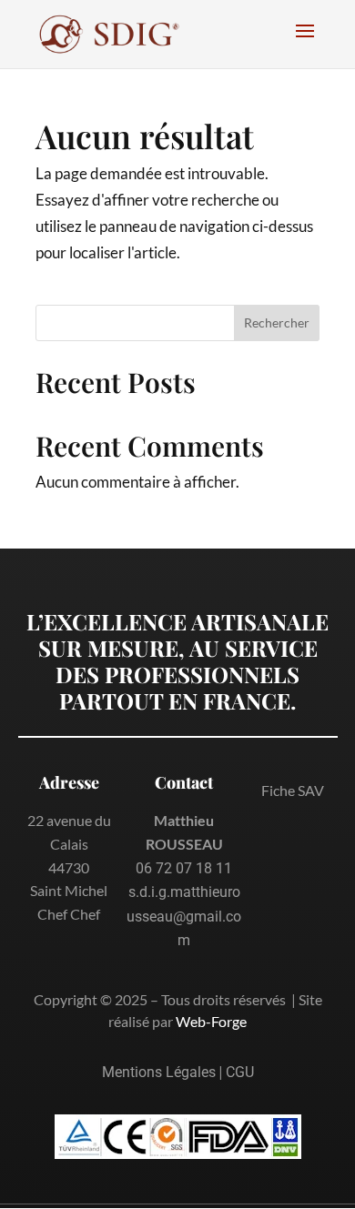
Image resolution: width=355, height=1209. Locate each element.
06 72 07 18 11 (184, 868)
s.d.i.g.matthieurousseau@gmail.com (184, 916)
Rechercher (276, 322)
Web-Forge (211, 1021)
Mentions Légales (159, 1072)
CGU (240, 1072)
